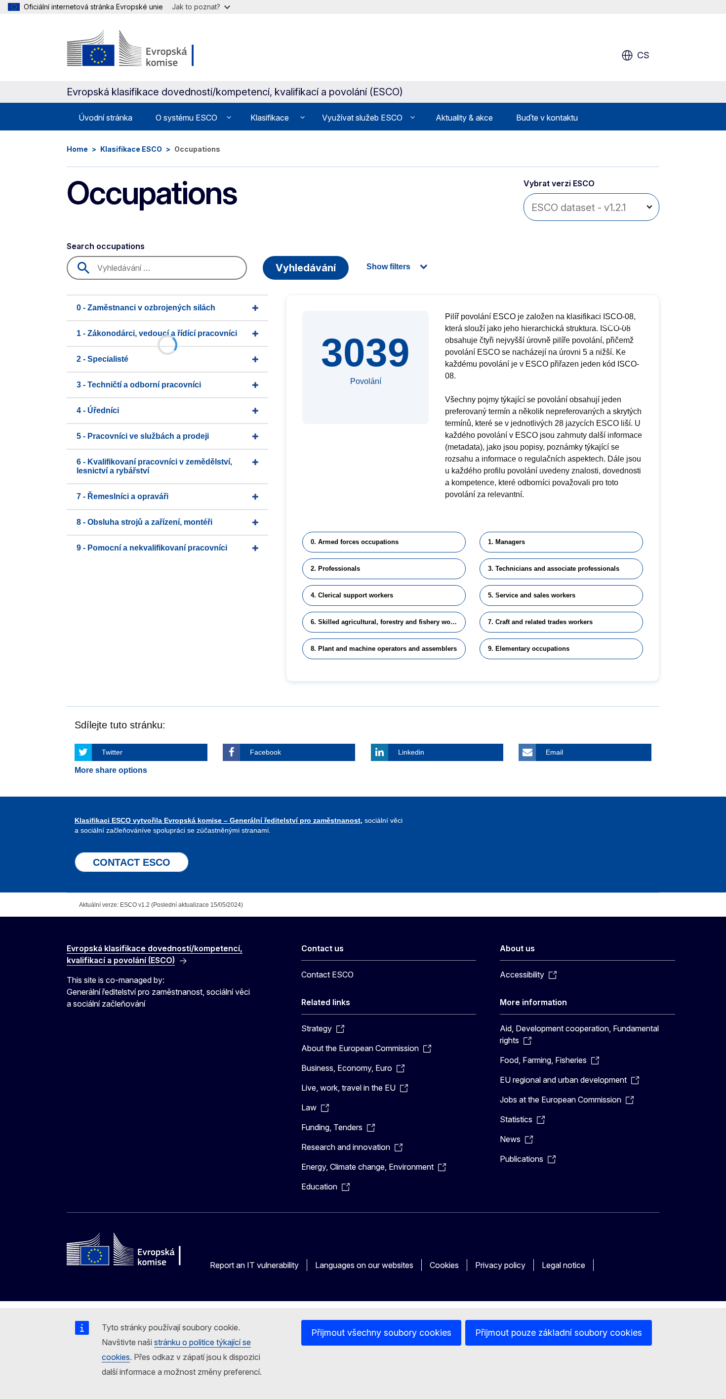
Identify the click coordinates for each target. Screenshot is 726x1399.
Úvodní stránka (105, 118)
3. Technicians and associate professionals (553, 568)
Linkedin (411, 752)
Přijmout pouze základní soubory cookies (558, 1332)
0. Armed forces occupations (355, 542)
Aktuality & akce (464, 118)
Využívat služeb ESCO (362, 118)
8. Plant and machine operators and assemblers (384, 648)
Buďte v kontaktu (547, 118)
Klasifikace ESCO (131, 149)
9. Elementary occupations (528, 648)
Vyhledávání (306, 268)
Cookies (444, 1265)
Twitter (112, 752)
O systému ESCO (186, 118)
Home (77, 149)
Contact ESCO (327, 974)
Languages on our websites (364, 1265)
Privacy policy (500, 1265)
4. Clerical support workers (352, 595)
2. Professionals (335, 568)
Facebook (265, 752)
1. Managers (506, 542)
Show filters (388, 266)
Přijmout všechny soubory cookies (381, 1332)
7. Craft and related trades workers (540, 622)
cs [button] (643, 55)
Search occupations (106, 246)
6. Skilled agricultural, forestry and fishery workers (388, 622)
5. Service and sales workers (531, 595)
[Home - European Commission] (146, 49)
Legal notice (563, 1265)
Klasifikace (269, 118)
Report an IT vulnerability (254, 1265)
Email (554, 752)
